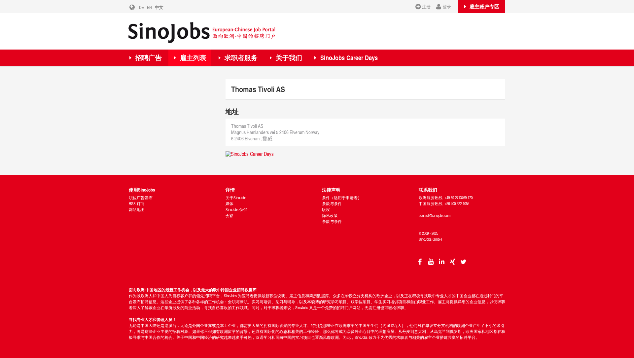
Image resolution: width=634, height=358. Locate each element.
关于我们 (289, 57)
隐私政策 (330, 215)
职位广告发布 (141, 197)
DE (141, 7)
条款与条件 (332, 203)
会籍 (229, 215)
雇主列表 (193, 57)
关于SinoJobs (236, 197)
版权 (326, 209)
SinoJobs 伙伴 (236, 209)
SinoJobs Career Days (349, 57)
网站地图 (137, 209)
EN (149, 7)
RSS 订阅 (137, 203)
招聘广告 (148, 57)
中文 (159, 7)
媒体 (229, 203)
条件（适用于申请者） (342, 197)
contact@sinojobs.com (434, 215)
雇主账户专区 (484, 6)
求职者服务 (241, 57)
